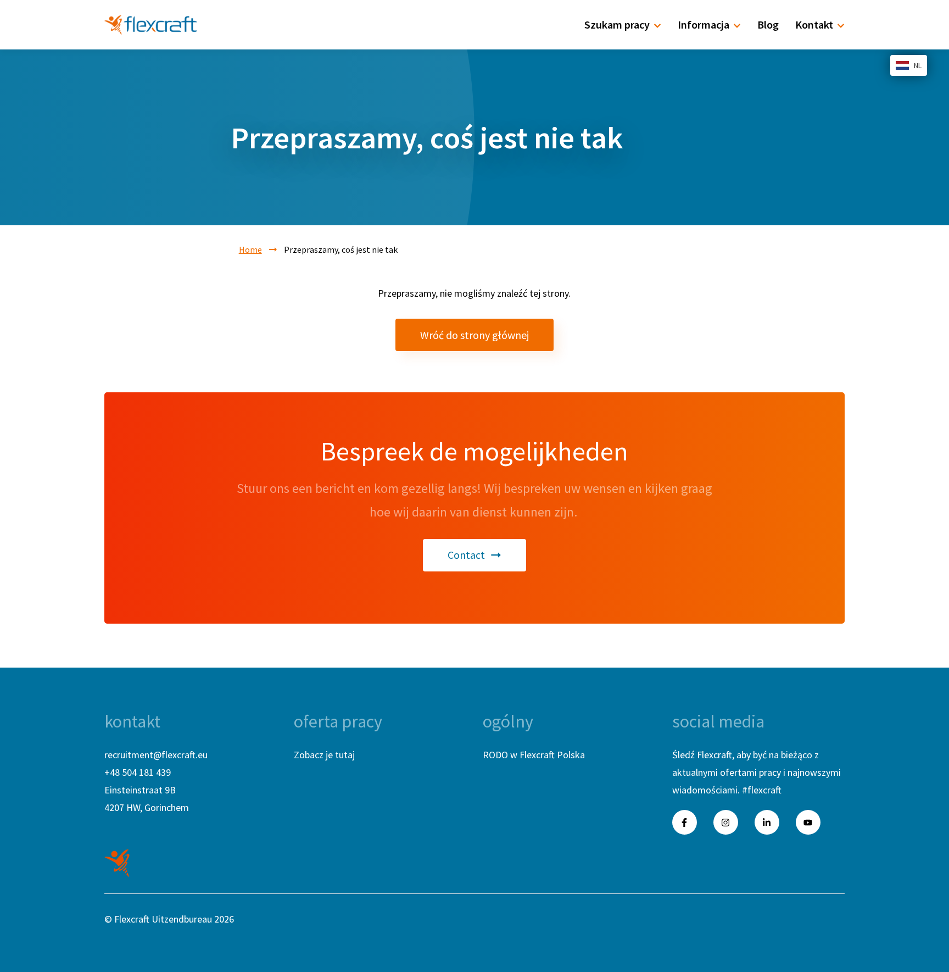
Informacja (703, 24)
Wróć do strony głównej (474, 335)
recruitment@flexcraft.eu (156, 754)
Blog (768, 24)
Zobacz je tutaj (324, 754)
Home (250, 249)
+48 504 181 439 (137, 772)
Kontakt (814, 24)
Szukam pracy (617, 24)
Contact (466, 555)
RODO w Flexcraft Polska (534, 754)
